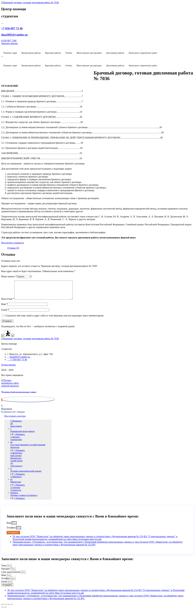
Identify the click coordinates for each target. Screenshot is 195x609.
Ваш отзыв (7, 298)
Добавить (19, 434)
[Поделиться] (5, 604)
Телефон (11, 527)
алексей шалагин (10, 385)
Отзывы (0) (13, 248)
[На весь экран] (8, 604)
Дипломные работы (115, 53)
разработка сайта (10, 383)
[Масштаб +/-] (11, 604)
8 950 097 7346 (8, 40)
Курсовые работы (53, 53)
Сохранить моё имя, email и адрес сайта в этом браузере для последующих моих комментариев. (54, 315)
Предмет (6, 568)
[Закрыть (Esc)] (2, 604)
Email (5, 309)
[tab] (13, 248)
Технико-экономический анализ (25, 471)
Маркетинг (15, 482)
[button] (9, 43)
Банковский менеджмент (22, 431)
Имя (4, 304)
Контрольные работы (31, 53)
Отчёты (68, 53)
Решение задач (10, 53)
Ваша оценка (9, 276)
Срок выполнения (11, 572)
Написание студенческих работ (143, 53)
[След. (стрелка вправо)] (5, 607)
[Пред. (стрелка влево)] (2, 607)
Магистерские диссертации (89, 53)
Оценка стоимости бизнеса (23, 495)
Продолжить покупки (15, 416)
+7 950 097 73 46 (12, 28)
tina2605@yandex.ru (14, 34)
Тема (4, 565)
